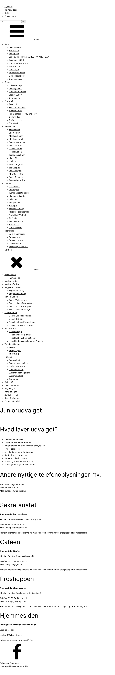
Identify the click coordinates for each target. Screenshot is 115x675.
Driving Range (15, 85)
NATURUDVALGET (17, 215)
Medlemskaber (16, 136)
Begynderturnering (18, 293)
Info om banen (15, 47)
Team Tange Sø (16, 164)
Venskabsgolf (15, 170)
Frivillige (13, 205)
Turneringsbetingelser (19, 193)
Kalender (13, 199)
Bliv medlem (14, 133)
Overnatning (14, 98)
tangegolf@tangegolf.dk (16, 491)
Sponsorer (9, 231)
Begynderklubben (17, 142)
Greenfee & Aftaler (17, 91)
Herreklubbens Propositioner (22, 338)
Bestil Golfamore (16, 177)
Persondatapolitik (17, 180)
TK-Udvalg (14, 354)
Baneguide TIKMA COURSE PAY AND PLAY (29, 57)
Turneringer (14, 379)
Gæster (7, 82)
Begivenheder (15, 360)
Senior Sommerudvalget (20, 309)
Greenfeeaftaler (16, 369)
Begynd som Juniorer (19, 363)
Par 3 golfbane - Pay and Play (23, 114)
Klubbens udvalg (16, 208)
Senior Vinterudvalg (18, 300)
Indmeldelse (14, 278)
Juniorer (13, 161)
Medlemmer (9, 126)
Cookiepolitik (6, 666)
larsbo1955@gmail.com (11, 635)
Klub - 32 (13, 158)
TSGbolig (13, 218)
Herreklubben (15, 152)
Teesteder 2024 (16, 60)
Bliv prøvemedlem (17, 107)
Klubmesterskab (16, 221)
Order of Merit (15, 227)
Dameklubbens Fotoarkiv (20, 316)
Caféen (7, 13)
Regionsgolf (14, 167)
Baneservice (14, 66)
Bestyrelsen (14, 202)
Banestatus (14, 50)
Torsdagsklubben (17, 155)
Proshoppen (10, 16)
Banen (7, 44)
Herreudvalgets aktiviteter (21, 335)
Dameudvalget (15, 319)
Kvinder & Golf (15, 110)
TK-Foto (12, 347)
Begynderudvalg (16, 290)
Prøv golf (8, 101)
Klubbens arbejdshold (19, 212)
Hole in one (14, 224)
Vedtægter (14, 189)
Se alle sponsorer (17, 234)
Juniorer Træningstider (19, 373)
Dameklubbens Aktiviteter (21, 325)
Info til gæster (15, 88)
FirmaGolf (13, 123)
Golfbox (8, 250)
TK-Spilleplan (15, 350)
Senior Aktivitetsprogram (20, 306)
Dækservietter (15, 243)
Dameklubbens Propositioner (22, 322)
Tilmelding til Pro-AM (18, 246)
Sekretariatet (10, 10)
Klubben (8, 183)
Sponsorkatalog (16, 240)
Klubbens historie (17, 196)
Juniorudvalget (16, 376)
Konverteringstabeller (19, 63)
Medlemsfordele (16, 139)
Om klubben (14, 186)
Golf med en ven (16, 120)
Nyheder (8, 7)
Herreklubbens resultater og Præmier (26, 341)
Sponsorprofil (15, 237)
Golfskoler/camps (17, 366)
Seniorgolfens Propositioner (21, 303)
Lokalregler (14, 69)
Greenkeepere (15, 79)
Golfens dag (14, 117)
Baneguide (14, 53)
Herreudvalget (15, 331)
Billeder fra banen (17, 72)
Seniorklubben (15, 145)
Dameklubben (15, 148)
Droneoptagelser (16, 76)
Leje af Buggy (15, 95)
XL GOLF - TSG (16, 174)
